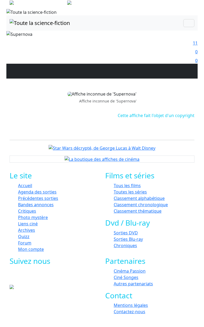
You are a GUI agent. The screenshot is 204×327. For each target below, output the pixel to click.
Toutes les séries (130, 192)
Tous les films (127, 185)
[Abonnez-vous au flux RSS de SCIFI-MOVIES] (59, 277)
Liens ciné (28, 224)
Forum (24, 243)
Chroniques (125, 245)
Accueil (25, 185)
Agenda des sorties (37, 192)
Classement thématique (138, 211)
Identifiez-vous (179, 5)
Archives (26, 230)
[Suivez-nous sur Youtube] (47, 277)
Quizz (23, 236)
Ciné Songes (126, 277)
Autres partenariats (133, 284)
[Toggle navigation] (188, 23)
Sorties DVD (126, 233)
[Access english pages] (86, 4)
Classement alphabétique (139, 198)
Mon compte (31, 249)
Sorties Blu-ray (128, 239)
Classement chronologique (141, 205)
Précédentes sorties (38, 198)
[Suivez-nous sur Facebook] (23, 277)
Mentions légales (131, 305)
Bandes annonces (36, 205)
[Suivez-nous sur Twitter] (35, 277)
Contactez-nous (129, 312)
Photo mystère (33, 217)
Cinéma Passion (130, 271)
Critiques (27, 211)
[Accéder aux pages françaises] (38, 4)
